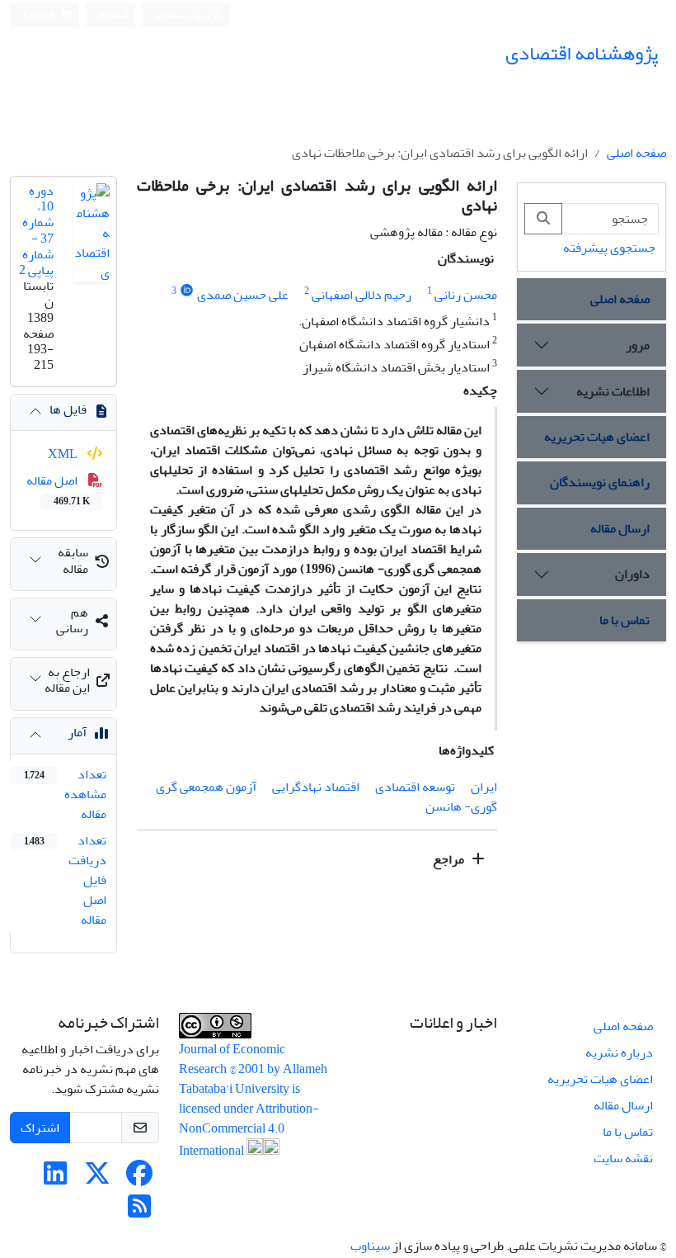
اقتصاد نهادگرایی (315, 786)
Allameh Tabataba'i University (253, 1079)
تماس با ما (624, 620)
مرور (638, 345)
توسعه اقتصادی (415, 786)
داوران (632, 573)
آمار (77, 732)
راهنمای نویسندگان (600, 482)
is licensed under (239, 1098)
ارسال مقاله (620, 528)
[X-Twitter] (97, 1178)
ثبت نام (114, 14)
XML (64, 454)
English (40, 15)
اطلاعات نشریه (613, 391)
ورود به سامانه (183, 15)
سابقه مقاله (73, 560)
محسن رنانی (465, 294)
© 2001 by (256, 1069)
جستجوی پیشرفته (609, 247)
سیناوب (370, 1245)
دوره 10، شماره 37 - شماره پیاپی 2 (36, 230)
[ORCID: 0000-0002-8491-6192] (187, 290)
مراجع (450, 859)
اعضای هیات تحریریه (597, 436)
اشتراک (40, 1127)
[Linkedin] (55, 1178)
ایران (484, 786)
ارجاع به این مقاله (67, 680)
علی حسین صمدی (243, 294)
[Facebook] (139, 1178)
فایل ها (68, 409)
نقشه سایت (623, 1158)
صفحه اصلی (636, 152)
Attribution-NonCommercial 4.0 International (249, 1129)
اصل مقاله (58, 489)
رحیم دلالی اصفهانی (361, 294)
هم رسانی (72, 620)
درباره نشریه (619, 1052)
